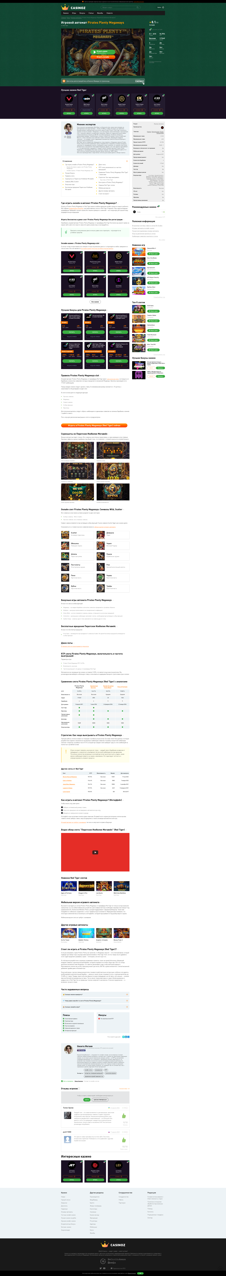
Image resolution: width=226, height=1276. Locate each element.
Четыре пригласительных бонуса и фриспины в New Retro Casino (156, 363)
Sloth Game (150, 305)
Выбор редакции (67, 351)
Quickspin (98, 942)
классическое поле (113, 379)
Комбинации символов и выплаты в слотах (145, 236)
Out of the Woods (152, 258)
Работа (121, 1200)
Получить (72, 332)
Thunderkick (150, 317)
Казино (66, 13)
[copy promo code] (71, 110)
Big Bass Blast (151, 287)
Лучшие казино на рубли (68, 1218)
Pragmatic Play (150, 260)
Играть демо (154, 254)
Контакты (150, 1212)
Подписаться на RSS (118, 1268)
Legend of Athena (67, 788)
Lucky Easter (66, 791)
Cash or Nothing (67, 780)
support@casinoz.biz (139, 1)
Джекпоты (64, 1206)
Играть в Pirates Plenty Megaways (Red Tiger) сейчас (94, 425)
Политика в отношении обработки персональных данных (155, 1204)
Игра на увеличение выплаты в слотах (143, 233)
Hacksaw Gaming (151, 269)
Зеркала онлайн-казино (68, 1221)
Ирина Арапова (79, 1081)
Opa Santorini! (151, 267)
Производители (94, 1197)
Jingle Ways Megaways (69, 784)
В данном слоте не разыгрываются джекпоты (75, 646)
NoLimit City (150, 279)
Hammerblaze (151, 325)
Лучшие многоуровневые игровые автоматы (145, 231)
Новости (110, 13)
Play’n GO (81, 942)
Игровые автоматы (67, 1212)
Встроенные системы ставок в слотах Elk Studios (147, 225)
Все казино (95, 302)
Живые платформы (95, 1206)
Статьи (91, 13)
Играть (69, 113)
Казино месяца (94, 1215)
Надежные (64, 1209)
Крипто (92, 1203)
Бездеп (64, 322)
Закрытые (64, 1203)
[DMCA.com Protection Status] (112, 1263)
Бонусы (82, 13)
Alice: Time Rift (151, 344)
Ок (140, 1273)
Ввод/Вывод (93, 1200)
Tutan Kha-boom (151, 334)
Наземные (93, 1212)
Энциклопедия (65, 1230)
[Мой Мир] (128, 1037)
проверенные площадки (76, 208)
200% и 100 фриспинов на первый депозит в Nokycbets (155, 372)
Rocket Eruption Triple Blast (108, 686)
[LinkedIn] (126, 1037)
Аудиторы (93, 1224)
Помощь (150, 1209)
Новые (63, 1197)
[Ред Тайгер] (162, 127)
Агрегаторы (93, 1209)
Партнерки (122, 1203)
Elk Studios (64, 942)
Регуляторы (93, 1221)
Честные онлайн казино (68, 1215)
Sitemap (149, 1218)
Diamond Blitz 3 (151, 248)
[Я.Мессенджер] (123, 1037)
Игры (74, 13)
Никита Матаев (69, 136)
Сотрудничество (123, 1197)
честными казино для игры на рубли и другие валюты (97, 248)
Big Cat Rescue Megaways (70, 776)
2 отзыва (152, 25)
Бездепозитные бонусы (68, 1224)
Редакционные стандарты (155, 1215)
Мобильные (93, 1227)
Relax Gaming (117, 942)
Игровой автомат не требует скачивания (73, 822)
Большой (111, 351)
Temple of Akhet (151, 315)
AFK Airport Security (153, 277)
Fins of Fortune (122, 686)
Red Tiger (64, 895)
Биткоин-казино (66, 1227)
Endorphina (150, 307)
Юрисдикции (94, 1218)
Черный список (65, 1200)
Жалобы (100, 13)
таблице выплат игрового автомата (105, 527)
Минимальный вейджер (92, 351)
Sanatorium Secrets (94, 686)
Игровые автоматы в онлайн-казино (143, 228)
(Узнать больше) (132, 1273)
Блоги (92, 1230)
